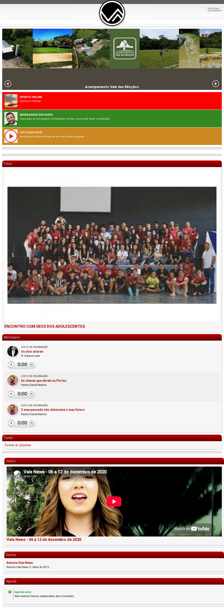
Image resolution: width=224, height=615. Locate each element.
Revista (11, 555)
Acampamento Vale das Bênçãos (112, 87)
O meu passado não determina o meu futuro (53, 409)
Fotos (8, 164)
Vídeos (11, 461)
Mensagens (12, 337)
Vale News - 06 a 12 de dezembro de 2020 (44, 539)
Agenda (11, 581)
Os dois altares (32, 351)
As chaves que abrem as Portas (43, 380)
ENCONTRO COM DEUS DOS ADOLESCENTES (44, 326)
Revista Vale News (20, 562)
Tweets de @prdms (17, 445)
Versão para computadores (215, 9)
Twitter (8, 438)
